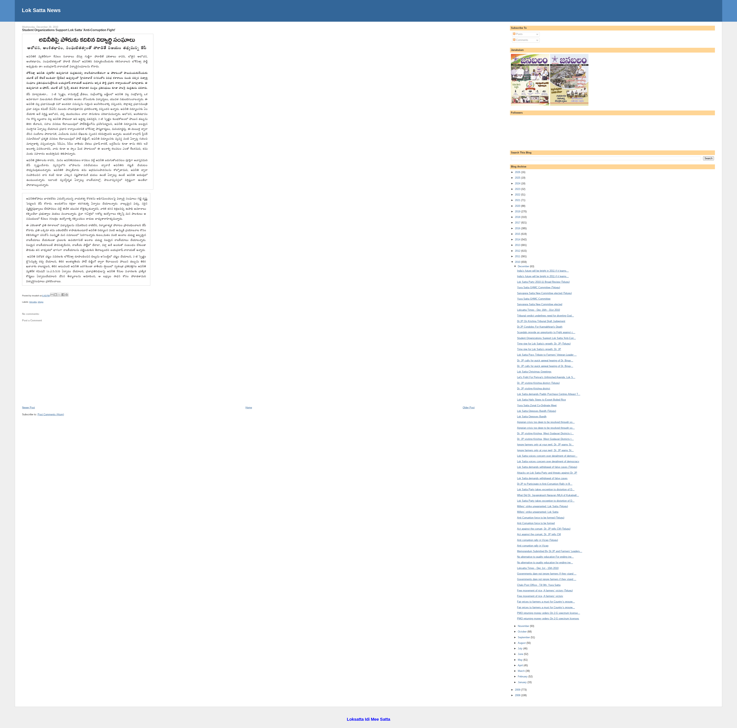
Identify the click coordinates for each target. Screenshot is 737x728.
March (521, 670)
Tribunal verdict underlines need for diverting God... (545, 315)
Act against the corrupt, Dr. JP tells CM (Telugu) (543, 528)
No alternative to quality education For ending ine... (545, 556)
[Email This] (52, 295)
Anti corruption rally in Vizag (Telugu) (537, 540)
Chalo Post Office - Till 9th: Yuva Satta (538, 585)
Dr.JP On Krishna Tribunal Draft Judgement (541, 321)
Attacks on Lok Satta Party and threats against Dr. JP (547, 472)
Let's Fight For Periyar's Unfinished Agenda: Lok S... (546, 377)
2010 (518, 262)
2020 (518, 205)
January (522, 682)
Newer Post (28, 407)
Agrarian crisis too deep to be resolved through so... (546, 422)
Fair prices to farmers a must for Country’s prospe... (546, 601)
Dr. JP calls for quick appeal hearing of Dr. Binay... (545, 360)
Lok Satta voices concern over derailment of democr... (547, 455)
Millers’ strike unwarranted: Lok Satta (537, 511)
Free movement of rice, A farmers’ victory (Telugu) (545, 590)
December (524, 266)
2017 (518, 222)
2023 (518, 189)
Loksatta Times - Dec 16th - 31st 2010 (538, 309)
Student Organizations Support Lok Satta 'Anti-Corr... (546, 338)
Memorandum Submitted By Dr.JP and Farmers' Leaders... (549, 551)
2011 (518, 256)
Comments (521, 40)
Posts (519, 34)
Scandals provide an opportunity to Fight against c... (546, 332)
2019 (518, 211)
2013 (518, 245)
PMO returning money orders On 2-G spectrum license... (548, 613)
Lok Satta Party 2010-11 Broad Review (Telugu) (543, 281)
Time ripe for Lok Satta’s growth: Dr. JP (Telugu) (544, 343)
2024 (518, 183)
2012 (518, 250)
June (521, 654)
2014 (518, 239)
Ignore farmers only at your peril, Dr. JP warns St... (545, 444)
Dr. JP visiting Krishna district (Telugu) (538, 383)
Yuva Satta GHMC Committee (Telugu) (538, 287)
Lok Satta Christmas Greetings (534, 371)
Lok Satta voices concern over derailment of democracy (548, 461)
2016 (518, 228)
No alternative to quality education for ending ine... (545, 562)
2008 (518, 695)
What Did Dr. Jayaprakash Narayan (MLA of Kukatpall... (548, 495)
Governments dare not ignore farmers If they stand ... (546, 573)
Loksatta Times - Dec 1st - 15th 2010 (538, 568)
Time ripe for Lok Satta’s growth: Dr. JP (539, 349)
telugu (40, 302)
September (524, 637)
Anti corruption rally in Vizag (532, 545)
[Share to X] (59, 295)
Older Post (469, 407)
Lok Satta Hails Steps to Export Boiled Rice (541, 399)
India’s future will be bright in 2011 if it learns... (543, 270)
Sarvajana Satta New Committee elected (539, 304)
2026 (518, 172)
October (522, 631)
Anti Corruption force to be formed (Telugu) (540, 517)
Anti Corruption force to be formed (536, 523)
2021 (518, 200)
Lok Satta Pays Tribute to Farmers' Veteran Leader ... (547, 354)
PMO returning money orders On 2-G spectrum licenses (548, 618)
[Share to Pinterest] (67, 295)
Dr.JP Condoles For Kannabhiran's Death (539, 326)
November (524, 626)
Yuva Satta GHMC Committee (533, 298)
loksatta (33, 302)
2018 (518, 217)
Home (248, 407)
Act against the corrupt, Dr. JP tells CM (539, 534)
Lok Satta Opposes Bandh (531, 416)
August (522, 642)
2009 (518, 689)
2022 (518, 194)
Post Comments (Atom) (51, 414)
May (520, 659)
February (523, 676)
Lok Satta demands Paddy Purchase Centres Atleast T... (548, 394)
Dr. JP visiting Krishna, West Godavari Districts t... (545, 433)
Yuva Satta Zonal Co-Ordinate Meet (537, 405)
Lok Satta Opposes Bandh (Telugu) (536, 411)
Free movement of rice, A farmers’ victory (540, 596)
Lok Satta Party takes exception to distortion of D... (545, 489)
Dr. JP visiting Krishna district (533, 388)
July (520, 648)
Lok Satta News (41, 10)
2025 (518, 177)
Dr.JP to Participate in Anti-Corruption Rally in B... (544, 483)
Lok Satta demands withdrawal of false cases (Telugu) (547, 467)
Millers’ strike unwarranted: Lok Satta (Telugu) (542, 506)
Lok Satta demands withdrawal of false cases (542, 478)
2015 (518, 233)
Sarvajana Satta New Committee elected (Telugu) (544, 293)
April (521, 665)
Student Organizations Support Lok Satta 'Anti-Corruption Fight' (68, 30)
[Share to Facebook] (63, 295)
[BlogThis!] (56, 295)
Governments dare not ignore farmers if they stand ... (546, 579)
